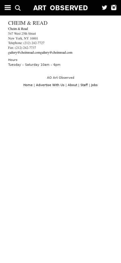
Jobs (94, 85)
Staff (84, 85)
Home (28, 85)
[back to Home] (61, 8)
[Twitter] (102, 8)
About (72, 85)
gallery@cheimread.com (24, 52)
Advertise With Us (50, 85)
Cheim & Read (18, 28)
